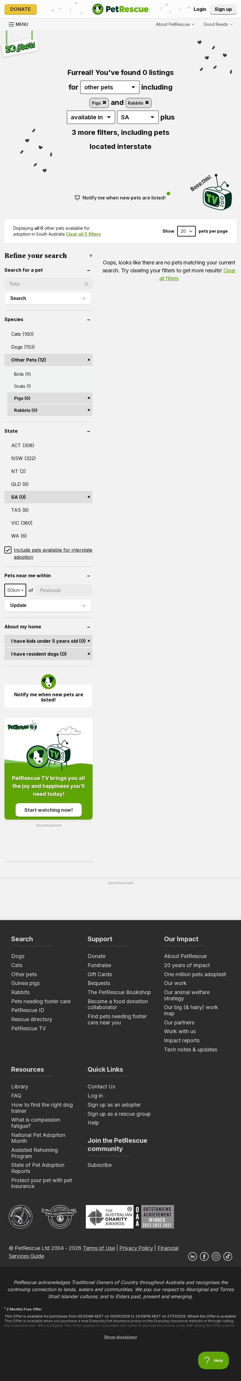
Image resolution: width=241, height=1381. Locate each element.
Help (93, 1123)
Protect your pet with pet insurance (41, 1183)
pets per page (213, 231)
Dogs (17, 956)
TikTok (227, 1256)
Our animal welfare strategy (187, 995)
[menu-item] (218, 24)
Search (18, 298)
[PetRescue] (120, 9)
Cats (16, 965)
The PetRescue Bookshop (119, 992)
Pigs (97, 102)
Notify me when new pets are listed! (124, 198)
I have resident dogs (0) (39, 654)
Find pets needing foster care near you (117, 1019)
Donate (20, 9)
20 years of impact (187, 965)
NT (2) (18, 471)
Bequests (99, 983)
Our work (175, 983)
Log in (95, 1096)
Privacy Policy (136, 1248)
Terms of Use (99, 1248)
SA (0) (18, 497)
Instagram (216, 1256)
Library (19, 1086)
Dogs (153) (23, 347)
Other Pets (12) (28, 360)
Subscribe (100, 1165)
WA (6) (19, 536)
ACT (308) (22, 445)
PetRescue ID (27, 1010)
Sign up (223, 9)
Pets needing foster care (41, 1001)
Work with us (180, 1031)
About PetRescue (185, 956)
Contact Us (101, 1086)
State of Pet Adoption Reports (37, 1168)
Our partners (179, 1022)
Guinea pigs (25, 983)
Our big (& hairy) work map (191, 1010)
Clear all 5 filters (83, 233)
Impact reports (182, 1040)
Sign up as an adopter (114, 1105)
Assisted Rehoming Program (34, 1153)
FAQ (16, 1096)
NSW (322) (23, 458)
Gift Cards (100, 974)
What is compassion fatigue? (35, 1123)
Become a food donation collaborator (118, 1004)
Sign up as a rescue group (119, 1114)
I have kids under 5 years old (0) (48, 641)
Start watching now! (48, 810)
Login (200, 9)
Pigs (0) (22, 398)
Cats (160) (22, 334)
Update (18, 605)
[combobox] (15, 590)
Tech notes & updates (190, 1049)
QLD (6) (20, 484)
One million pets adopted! (195, 974)
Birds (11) (22, 374)
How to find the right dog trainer (42, 1108)
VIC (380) (22, 523)
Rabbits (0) (25, 410)
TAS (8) (20, 510)
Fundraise (99, 965)
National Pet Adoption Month (38, 1138)
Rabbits (136, 102)
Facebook (204, 1256)
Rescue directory (31, 1019)
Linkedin (192, 1256)
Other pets (24, 974)
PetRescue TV (28, 1028)
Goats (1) (22, 386)
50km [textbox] (13, 590)
